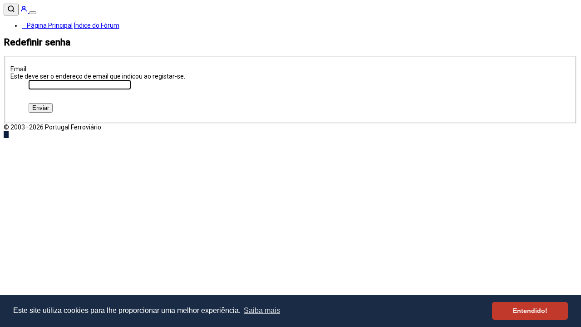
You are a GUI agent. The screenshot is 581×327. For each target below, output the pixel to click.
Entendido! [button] (530, 310)
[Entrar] (24, 10)
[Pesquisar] (11, 9)
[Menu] (32, 12)
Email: (19, 69)
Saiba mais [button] (262, 310)
